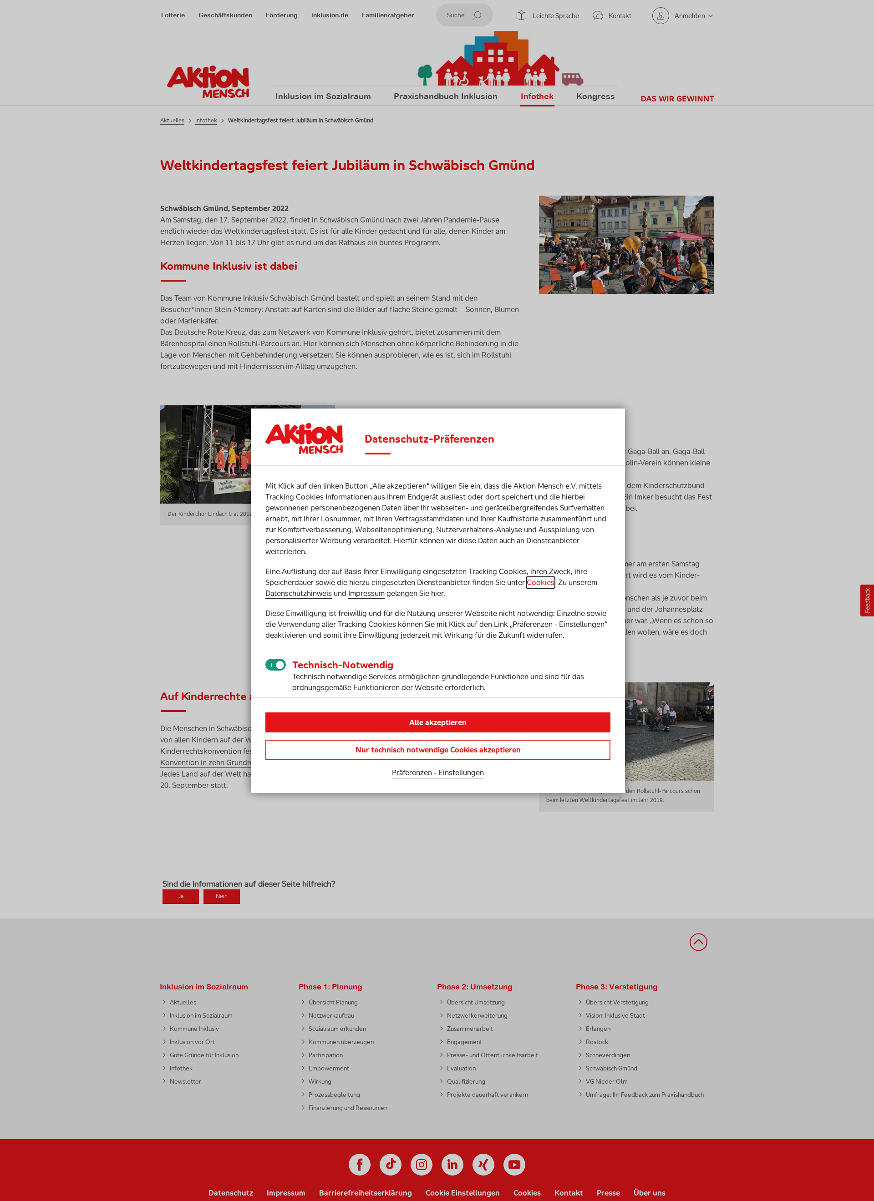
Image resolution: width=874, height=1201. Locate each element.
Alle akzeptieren (438, 722)
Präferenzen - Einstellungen (438, 772)
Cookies (540, 582)
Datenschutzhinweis (298, 593)
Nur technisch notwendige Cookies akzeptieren (438, 750)
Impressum (366, 593)
